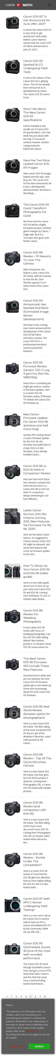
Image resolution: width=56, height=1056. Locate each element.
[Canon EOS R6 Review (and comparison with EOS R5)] (12, 808)
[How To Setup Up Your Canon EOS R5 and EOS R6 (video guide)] (12, 571)
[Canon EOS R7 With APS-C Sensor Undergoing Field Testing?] (12, 904)
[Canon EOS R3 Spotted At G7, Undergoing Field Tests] (12, 66)
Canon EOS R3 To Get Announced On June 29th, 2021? (36, 20)
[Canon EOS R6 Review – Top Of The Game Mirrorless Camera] (12, 760)
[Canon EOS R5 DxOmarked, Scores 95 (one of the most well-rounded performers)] (12, 949)
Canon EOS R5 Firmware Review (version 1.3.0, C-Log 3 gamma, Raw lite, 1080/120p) (36, 370)
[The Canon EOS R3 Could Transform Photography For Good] (12, 210)
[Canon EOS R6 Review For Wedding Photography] (12, 616)
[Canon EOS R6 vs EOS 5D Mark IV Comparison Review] (12, 471)
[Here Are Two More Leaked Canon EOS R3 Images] (12, 165)
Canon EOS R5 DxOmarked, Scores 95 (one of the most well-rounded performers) (36, 951)
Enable (39, 1046)
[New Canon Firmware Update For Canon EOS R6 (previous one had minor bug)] (12, 419)
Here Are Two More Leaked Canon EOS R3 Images (36, 164)
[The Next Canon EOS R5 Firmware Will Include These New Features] (12, 664)
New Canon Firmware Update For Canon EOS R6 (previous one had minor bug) (35, 422)
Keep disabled (17, 1046)
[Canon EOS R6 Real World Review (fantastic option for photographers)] (12, 712)
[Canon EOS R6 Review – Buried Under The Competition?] (12, 859)
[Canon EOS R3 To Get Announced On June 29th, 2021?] (12, 22)
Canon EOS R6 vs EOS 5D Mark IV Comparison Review (36, 469)
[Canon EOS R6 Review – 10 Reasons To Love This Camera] (12, 258)
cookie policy (31, 1031)
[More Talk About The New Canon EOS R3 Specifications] (12, 114)
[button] (49, 5)
